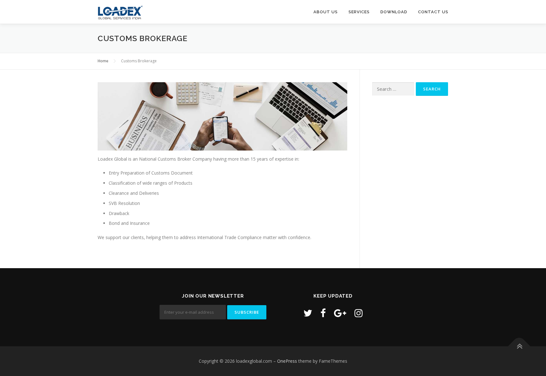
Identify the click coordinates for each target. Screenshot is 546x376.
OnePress (287, 361)
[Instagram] (359, 312)
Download (393, 11)
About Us (325, 11)
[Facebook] (323, 312)
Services (359, 11)
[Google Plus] (340, 312)
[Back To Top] (519, 346)
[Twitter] (307, 312)
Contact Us (433, 11)
